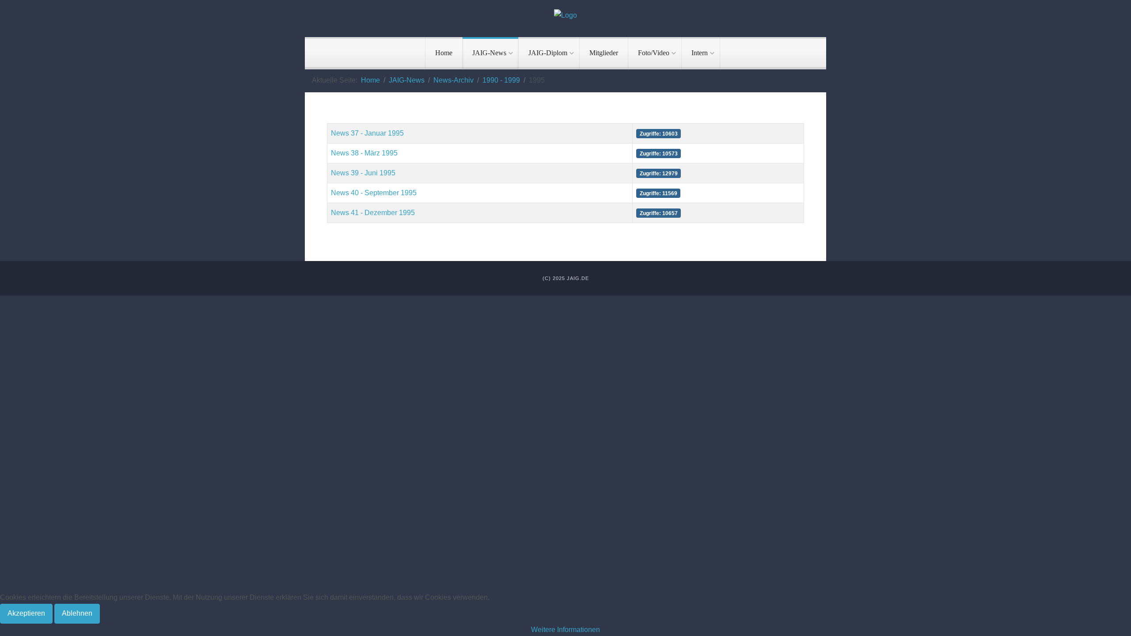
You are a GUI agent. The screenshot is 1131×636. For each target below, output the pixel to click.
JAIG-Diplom (547, 53)
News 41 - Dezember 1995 (373, 212)
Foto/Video (653, 53)
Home (443, 53)
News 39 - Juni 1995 (363, 173)
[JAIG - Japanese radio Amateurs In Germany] (565, 15)
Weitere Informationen (565, 629)
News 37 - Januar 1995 (367, 133)
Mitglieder (603, 53)
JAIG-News (489, 53)
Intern (699, 53)
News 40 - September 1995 (374, 193)
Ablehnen (77, 613)
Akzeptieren (26, 613)
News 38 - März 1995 (364, 153)
